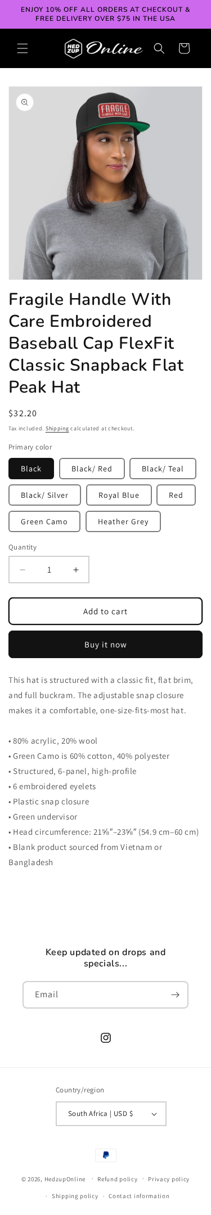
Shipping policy (75, 1196)
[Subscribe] (175, 995)
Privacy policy (169, 1179)
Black (31, 469)
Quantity (22, 547)
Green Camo (44, 521)
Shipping (57, 428)
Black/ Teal (163, 469)
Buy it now (105, 644)
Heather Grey (123, 521)
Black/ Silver (45, 495)
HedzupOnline (65, 1178)
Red (176, 495)
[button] (22, 48)
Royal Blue (119, 495)
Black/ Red (92, 469)
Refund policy (117, 1179)
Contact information (139, 1196)
